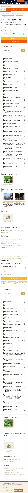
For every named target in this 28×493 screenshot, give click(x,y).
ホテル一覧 (20, 239)
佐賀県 (11, 230)
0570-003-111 (7, 31)
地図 (5, 34)
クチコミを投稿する (22, 34)
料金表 (14, 33)
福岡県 (7, 230)
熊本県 (19, 230)
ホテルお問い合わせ (19, 245)
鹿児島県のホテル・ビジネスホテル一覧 (10, 243)
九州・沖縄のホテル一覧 (7, 241)
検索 (23, 50)
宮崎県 (3, 232)
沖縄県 (7, 232)
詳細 (5, 27)
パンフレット (22, 33)
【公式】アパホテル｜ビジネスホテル (8, 239)
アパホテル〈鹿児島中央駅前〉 (8, 245)
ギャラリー (14, 34)
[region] (14, 10)
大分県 (22, 230)
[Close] (25, 483)
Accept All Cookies (18, 490)
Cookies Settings (8, 490)
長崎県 (15, 230)
